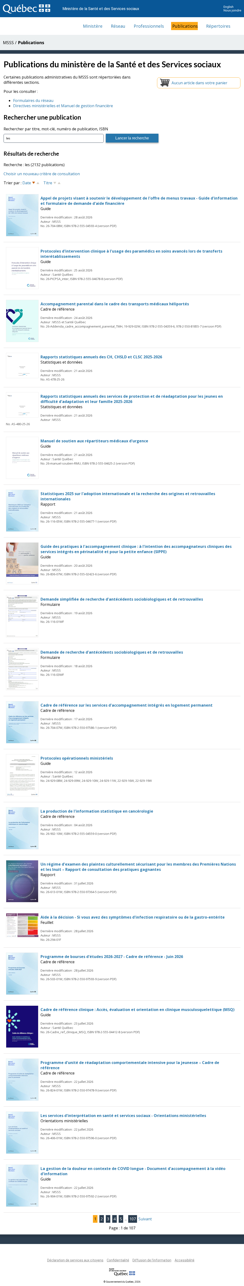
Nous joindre (232, 10)
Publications (185, 26)
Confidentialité (118, 1260)
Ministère (92, 26)
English (229, 7)
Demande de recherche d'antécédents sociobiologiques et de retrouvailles (112, 652)
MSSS (8, 42)
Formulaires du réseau (33, 100)
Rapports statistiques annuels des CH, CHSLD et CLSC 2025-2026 (101, 357)
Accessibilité (184, 1260)
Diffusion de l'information (151, 1260)
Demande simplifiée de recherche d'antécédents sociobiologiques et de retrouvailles (122, 599)
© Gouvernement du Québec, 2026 (122, 1282)
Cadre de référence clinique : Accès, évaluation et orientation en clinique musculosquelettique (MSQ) (137, 1009)
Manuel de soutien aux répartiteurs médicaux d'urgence (94, 441)
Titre (47, 182)
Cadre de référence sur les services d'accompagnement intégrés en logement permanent (127, 705)
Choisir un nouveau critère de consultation (42, 173)
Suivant (145, 1219)
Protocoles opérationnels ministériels (77, 758)
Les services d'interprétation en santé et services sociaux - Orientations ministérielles (123, 1115)
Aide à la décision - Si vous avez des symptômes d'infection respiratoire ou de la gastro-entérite (133, 917)
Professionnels (149, 26)
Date (26, 182)
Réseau (118, 26)
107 (132, 1219)
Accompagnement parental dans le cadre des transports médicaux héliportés (115, 304)
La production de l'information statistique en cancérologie (97, 811)
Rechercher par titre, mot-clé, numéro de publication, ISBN (56, 129)
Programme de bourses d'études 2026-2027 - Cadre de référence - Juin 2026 (112, 956)
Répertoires (218, 26)
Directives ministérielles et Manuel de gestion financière (63, 105)
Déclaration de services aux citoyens (75, 1260)
